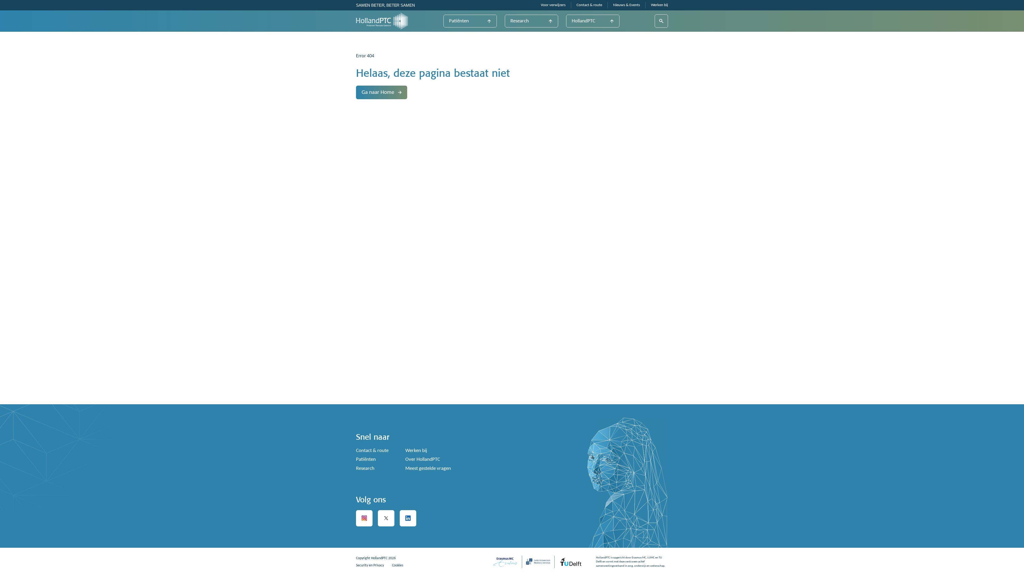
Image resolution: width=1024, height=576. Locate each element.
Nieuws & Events (626, 5)
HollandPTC (583, 21)
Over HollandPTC (422, 459)
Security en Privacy (370, 565)
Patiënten (459, 21)
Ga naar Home (378, 92)
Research (519, 21)
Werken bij (659, 5)
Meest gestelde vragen (428, 468)
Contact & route (589, 5)
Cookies (397, 565)
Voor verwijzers (553, 5)
